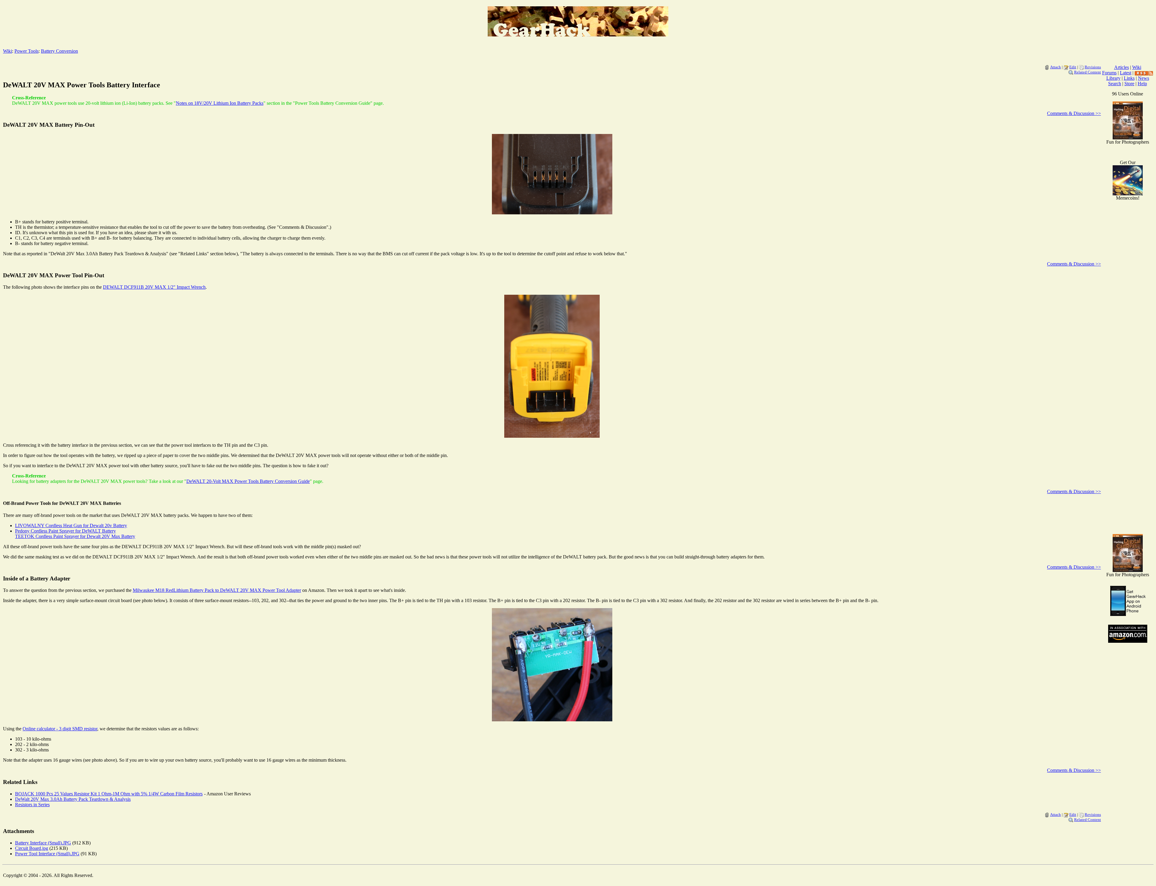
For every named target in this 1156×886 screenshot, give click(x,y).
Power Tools (26, 51)
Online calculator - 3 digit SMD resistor (60, 728)
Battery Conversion (59, 51)
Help (1142, 83)
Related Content (1087, 72)
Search (1114, 83)
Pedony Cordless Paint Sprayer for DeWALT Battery (65, 530)
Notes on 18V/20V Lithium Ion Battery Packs (219, 103)
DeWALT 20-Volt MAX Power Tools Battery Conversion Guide (248, 481)
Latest (1125, 72)
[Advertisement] (1128, 433)
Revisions (1093, 67)
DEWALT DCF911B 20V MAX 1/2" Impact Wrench (154, 287)
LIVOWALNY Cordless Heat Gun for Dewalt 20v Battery (71, 525)
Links (1129, 78)
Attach (1055, 67)
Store (1129, 83)
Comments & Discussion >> (1074, 113)
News (1143, 78)
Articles (1121, 67)
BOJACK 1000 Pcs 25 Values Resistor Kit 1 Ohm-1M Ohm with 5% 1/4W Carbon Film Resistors (109, 793)
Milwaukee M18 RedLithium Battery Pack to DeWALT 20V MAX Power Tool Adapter (217, 590)
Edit (1072, 67)
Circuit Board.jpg (31, 848)
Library (1113, 78)
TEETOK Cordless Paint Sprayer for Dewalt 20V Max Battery (75, 536)
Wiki (7, 51)
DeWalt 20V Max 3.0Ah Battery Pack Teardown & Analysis (73, 799)
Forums (1109, 72)
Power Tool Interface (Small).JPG (47, 853)
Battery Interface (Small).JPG (43, 842)
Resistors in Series (32, 804)
